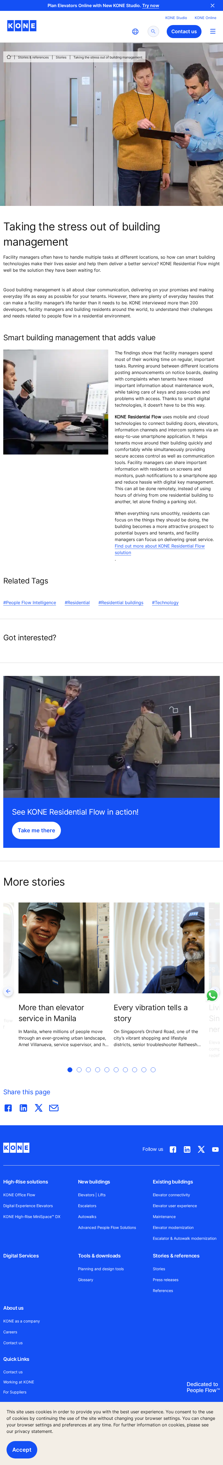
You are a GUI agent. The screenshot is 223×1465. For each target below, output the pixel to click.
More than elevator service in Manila (51, 1013)
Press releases (165, 1279)
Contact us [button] (184, 31)
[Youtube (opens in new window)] (215, 1148)
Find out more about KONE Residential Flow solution (160, 549)
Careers (10, 1332)
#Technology (165, 602)
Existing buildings (173, 1182)
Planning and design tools (101, 1268)
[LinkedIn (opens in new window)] (187, 1148)
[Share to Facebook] (8, 1107)
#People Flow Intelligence (29, 602)
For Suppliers (14, 1392)
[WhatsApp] (212, 995)
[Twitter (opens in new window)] (201, 1148)
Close (212, 5)
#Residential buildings (120, 602)
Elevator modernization (173, 1227)
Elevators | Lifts (92, 1194)
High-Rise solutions (25, 1182)
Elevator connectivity (171, 1194)
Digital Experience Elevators (28, 1205)
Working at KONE (18, 1382)
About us (13, 1308)
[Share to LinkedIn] (23, 1107)
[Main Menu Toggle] (212, 31)
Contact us (13, 1342)
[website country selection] (135, 31)
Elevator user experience (175, 1205)
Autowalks (87, 1216)
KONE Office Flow (19, 1194)
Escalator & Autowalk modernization (184, 1238)
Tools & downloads (99, 1256)
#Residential (77, 602)
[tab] (69, 1076)
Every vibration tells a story (151, 1013)
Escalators (87, 1205)
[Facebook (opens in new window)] (173, 1148)
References (163, 1290)
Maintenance (164, 1216)
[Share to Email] (54, 1107)
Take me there (36, 830)
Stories (61, 57)
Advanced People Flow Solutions (107, 1227)
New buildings (94, 1182)
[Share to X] (39, 1107)
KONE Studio (176, 18)
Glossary (85, 1279)
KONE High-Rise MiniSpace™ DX (31, 1216)
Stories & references (33, 57)
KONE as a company (21, 1321)
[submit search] (153, 31)
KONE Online (205, 18)
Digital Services (21, 1256)
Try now (150, 5)
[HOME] (9, 57)
